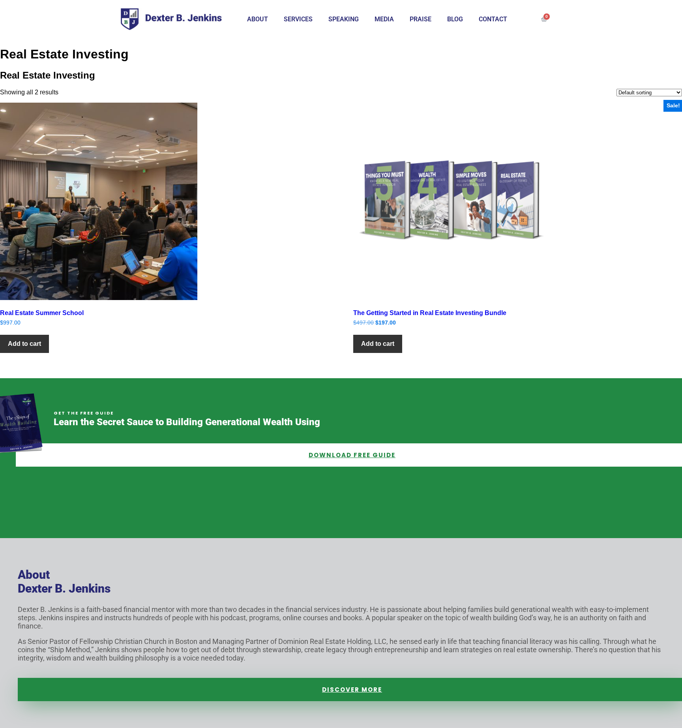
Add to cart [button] (24, 343)
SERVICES (298, 19)
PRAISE (420, 19)
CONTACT (493, 19)
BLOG (455, 19)
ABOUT (257, 19)
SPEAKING (343, 19)
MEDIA (384, 19)
